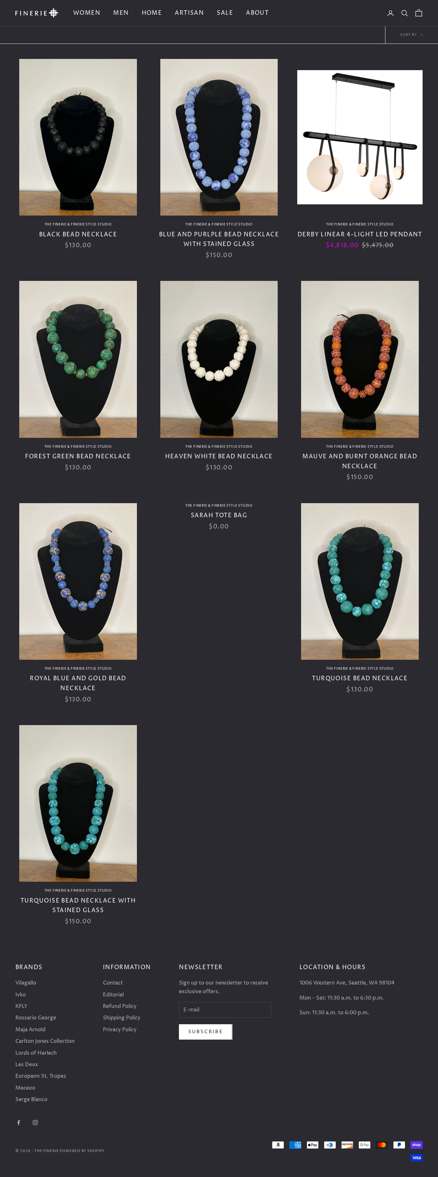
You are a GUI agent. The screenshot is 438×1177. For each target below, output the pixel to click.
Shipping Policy (121, 1017)
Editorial (113, 994)
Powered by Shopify (82, 1150)
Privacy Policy (120, 1029)
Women (86, 13)
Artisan (189, 13)
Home (152, 13)
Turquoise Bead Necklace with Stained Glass (78, 906)
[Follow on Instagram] (35, 1122)
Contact (113, 982)
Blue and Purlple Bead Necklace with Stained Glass (219, 240)
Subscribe (205, 1031)
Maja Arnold (30, 1029)
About (257, 13)
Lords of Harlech (36, 1053)
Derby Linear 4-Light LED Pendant (360, 235)
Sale (225, 13)
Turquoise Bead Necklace (360, 678)
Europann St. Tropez (40, 1076)
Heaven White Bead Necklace (219, 457)
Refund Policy (120, 1006)
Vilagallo (25, 982)
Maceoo (25, 1087)
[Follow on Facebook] (18, 1122)
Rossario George (35, 1017)
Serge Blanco (31, 1099)
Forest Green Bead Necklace (78, 457)
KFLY (21, 1006)
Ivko (20, 994)
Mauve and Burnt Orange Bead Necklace (359, 461)
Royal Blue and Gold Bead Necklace (78, 683)
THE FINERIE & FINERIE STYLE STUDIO (78, 224)
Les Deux (26, 1064)
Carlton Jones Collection (45, 1041)
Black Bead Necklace (78, 235)
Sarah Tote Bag (219, 515)
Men (121, 13)
